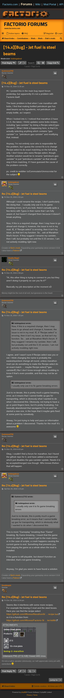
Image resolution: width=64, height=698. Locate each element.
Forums (26, 4)
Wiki (37, 4)
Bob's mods (15, 248)
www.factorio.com (12, 28)
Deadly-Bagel (13, 258)
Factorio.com (10, 4)
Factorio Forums (26, 24)
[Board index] (26, 13)
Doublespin (6, 585)
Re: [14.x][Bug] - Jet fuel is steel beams (24, 193)
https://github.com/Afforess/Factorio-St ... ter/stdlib (31, 620)
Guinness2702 (7, 71)
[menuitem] (13, 34)
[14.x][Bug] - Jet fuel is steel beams (29, 50)
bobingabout (16, 59)
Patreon (16, 251)
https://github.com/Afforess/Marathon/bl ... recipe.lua (32, 614)
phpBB (23, 692)
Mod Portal (49, 4)
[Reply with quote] (55, 73)
